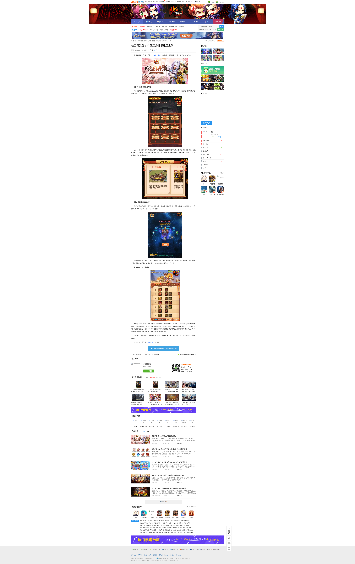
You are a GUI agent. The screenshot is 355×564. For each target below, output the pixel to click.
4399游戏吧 (166, 549)
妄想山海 (205, 151)
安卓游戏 (150, 1)
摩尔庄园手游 (144, 523)
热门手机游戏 (222, 173)
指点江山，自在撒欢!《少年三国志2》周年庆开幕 (155, 404)
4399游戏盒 (221, 2)
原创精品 (179, 1)
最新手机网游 (163, 502)
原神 (136, 517)
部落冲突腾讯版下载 (146, 521)
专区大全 (173, 1)
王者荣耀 (151, 517)
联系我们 (140, 555)
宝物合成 (181, 26)
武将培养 (150, 26)
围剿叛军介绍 (164, 30)
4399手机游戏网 (142, 41)
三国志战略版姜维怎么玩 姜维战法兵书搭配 (137, 390)
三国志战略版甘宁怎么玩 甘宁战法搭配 (154, 390)
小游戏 (163, 523)
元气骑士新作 (154, 530)
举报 (151, 50)
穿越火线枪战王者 (220, 196)
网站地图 (155, 555)
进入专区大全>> (191, 507)
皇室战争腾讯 (179, 525)
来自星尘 (182, 527)
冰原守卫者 (206, 154)
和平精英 (167, 517)
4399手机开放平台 (205, 549)
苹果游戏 (155, 1)
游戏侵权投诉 (147, 555)
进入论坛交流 (137, 354)
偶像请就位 (152, 532)
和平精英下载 (172, 532)
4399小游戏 (212, 2)
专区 (213, 136)
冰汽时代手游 (186, 523)
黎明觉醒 (167, 530)
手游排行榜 (155, 525)
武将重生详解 (173, 26)
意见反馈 (161, 555)
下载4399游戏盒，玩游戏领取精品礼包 (163, 348)
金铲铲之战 (183, 517)
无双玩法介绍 (154, 30)
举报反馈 (179, 443)
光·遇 (191, 517)
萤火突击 (168, 523)
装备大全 (183, 21)
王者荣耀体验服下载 (169, 525)
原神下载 (148, 525)
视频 (189, 1)
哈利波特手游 (175, 517)
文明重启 (167, 521)
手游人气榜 (161, 1)
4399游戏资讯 (194, 549)
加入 (220, 29)
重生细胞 (187, 525)
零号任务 (164, 532)
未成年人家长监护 (169, 555)
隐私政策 (178, 555)
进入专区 (149, 371)
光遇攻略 (188, 527)
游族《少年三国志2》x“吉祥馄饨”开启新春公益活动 (188, 391)
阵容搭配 (195, 21)
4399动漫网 (175, 549)
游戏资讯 (158, 41)
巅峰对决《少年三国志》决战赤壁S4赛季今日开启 (168, 475)
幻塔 (161, 525)
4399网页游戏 (184, 549)
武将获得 (164, 26)
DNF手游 (155, 521)
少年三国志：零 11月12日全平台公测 (189, 403)
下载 (218, 136)
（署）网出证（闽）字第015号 (182, 558)
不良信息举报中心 (150, 558)
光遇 (183, 530)
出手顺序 (157, 26)
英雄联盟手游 (143, 517)
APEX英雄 (175, 523)
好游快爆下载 (189, 532)
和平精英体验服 (144, 527)
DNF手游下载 (181, 532)
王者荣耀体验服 (175, 521)
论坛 (192, 1)
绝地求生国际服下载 (154, 523)
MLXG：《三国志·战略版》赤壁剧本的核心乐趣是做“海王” (171, 391)
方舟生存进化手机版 (173, 527)
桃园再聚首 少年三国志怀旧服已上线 (164, 436)
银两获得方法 (144, 30)
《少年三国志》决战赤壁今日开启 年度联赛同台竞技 (169, 488)
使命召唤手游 (159, 517)
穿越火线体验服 (144, 530)
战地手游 (161, 530)
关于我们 (133, 555)
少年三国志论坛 (206, 21)
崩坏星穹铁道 (189, 530)
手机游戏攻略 (228, 537)
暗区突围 (158, 532)
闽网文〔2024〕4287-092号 (166, 558)
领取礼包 (218, 21)
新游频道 (168, 1)
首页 (146, 1)
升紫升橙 (142, 26)
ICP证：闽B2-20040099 (137, 558)
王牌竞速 (205, 164)
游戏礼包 (184, 1)
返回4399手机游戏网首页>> (188, 354)
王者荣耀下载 (144, 532)
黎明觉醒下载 (154, 527)
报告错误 (156, 354)
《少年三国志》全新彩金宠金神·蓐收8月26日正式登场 (169, 462)
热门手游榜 (204, 127)
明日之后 (142, 525)
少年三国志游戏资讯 (148, 21)
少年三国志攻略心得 (160, 21)
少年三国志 (177, 11)
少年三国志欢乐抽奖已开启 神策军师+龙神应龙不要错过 (170, 449)
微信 (228, 543)
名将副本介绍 (174, 30)
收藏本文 (147, 354)
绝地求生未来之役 (176, 530)
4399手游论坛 (216, 549)
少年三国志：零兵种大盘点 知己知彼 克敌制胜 (172, 403)
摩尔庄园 (205, 161)
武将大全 (172, 21)
